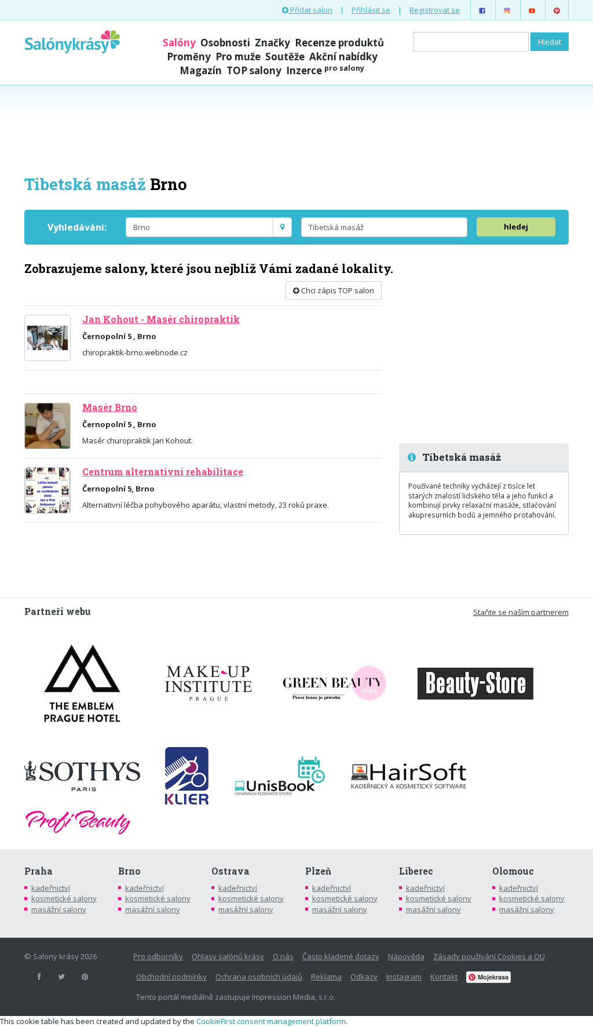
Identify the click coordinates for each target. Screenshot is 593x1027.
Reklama (326, 976)
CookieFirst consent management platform (271, 1021)
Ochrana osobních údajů (258, 976)
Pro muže (238, 56)
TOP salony (253, 70)
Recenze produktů (339, 42)
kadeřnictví (50, 888)
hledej (516, 226)
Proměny (189, 56)
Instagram (404, 976)
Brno (129, 871)
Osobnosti (225, 42)
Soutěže (285, 56)
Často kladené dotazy (340, 956)
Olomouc (513, 871)
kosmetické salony (64, 898)
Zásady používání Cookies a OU (489, 956)
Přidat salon (310, 10)
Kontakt (443, 976)
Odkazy (364, 976)
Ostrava (230, 871)
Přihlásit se (371, 10)
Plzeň (318, 871)
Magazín (201, 70)
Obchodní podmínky (171, 976)
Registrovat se (434, 10)
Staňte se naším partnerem (521, 612)
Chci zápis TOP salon (336, 290)
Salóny (179, 42)
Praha (38, 871)
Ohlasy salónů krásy (228, 956)
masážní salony (58, 909)
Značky (272, 42)
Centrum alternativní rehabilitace (162, 472)
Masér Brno (109, 407)
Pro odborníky (158, 956)
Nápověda (406, 956)
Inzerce (325, 70)
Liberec (416, 871)
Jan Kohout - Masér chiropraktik (161, 319)
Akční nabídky (343, 56)
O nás (283, 956)
